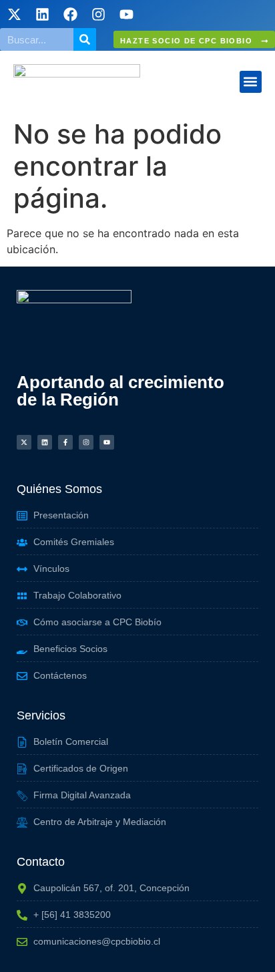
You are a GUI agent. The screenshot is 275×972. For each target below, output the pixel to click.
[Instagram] (98, 14)
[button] (251, 82)
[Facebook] (70, 14)
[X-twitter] (14, 14)
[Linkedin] (42, 14)
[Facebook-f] (65, 442)
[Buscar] (84, 39)
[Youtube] (126, 14)
